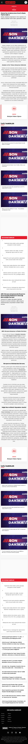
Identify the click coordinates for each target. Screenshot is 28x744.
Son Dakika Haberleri (14, 710)
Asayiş (2, 713)
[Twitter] (8, 732)
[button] (2, 2)
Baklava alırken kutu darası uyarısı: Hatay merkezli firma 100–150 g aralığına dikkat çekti (14, 274)
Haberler (14, 6)
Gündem (3, 715)
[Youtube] (19, 732)
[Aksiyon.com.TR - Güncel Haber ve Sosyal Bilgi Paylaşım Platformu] (10, 2)
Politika (2, 717)
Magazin (9, 717)
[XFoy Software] (5, 728)
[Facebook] (12, 732)
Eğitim (9, 719)
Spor (3, 723)
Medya (9, 713)
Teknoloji (9, 721)
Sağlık (9, 715)
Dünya (2, 721)
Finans (2, 719)
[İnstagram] (16, 732)
